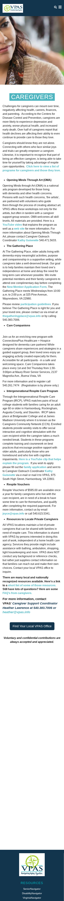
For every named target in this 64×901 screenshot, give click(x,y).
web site (19, 228)
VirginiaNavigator (32, 897)
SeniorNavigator (32, 888)
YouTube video (12, 224)
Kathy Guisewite (28, 240)
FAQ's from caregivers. (18, 593)
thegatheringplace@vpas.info (22, 316)
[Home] (13, 8)
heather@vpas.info (16, 612)
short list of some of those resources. (32, 585)
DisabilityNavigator (32, 893)
